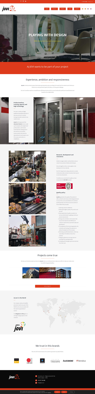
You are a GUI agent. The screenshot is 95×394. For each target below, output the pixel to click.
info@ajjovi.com (90, 1)
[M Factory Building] (32, 274)
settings (49, 392)
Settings (71, 392)
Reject (64, 392)
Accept (57, 392)
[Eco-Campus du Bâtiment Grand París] (65, 274)
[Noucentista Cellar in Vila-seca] (48, 274)
